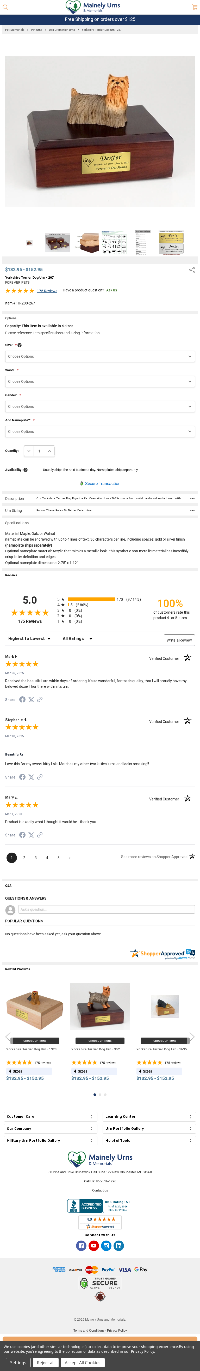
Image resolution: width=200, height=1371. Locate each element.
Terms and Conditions (88, 1330)
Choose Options (35, 1040)
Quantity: (12, 451)
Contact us (100, 1190)
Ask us (111, 290)
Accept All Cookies (83, 1363)
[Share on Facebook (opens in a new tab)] (22, 700)
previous (7, 1037)
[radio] (100, 599)
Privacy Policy (117, 1330)
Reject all (45, 1363)
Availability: (14, 470)
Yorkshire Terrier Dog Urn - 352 (95, 1049)
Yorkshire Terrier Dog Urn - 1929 (32, 1049)
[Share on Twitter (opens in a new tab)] (31, 700)
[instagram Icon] (106, 1246)
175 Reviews (47, 291)
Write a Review (179, 640)
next (192, 1037)
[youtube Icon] (94, 1246)
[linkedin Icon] (119, 1246)
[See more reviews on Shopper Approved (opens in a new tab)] (40, 700)
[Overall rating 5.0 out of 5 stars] (19, 292)
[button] (100, 1309)
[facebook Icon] (81, 1246)
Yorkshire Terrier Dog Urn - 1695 (161, 1049)
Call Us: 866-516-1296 (100, 1181)
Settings (18, 1363)
